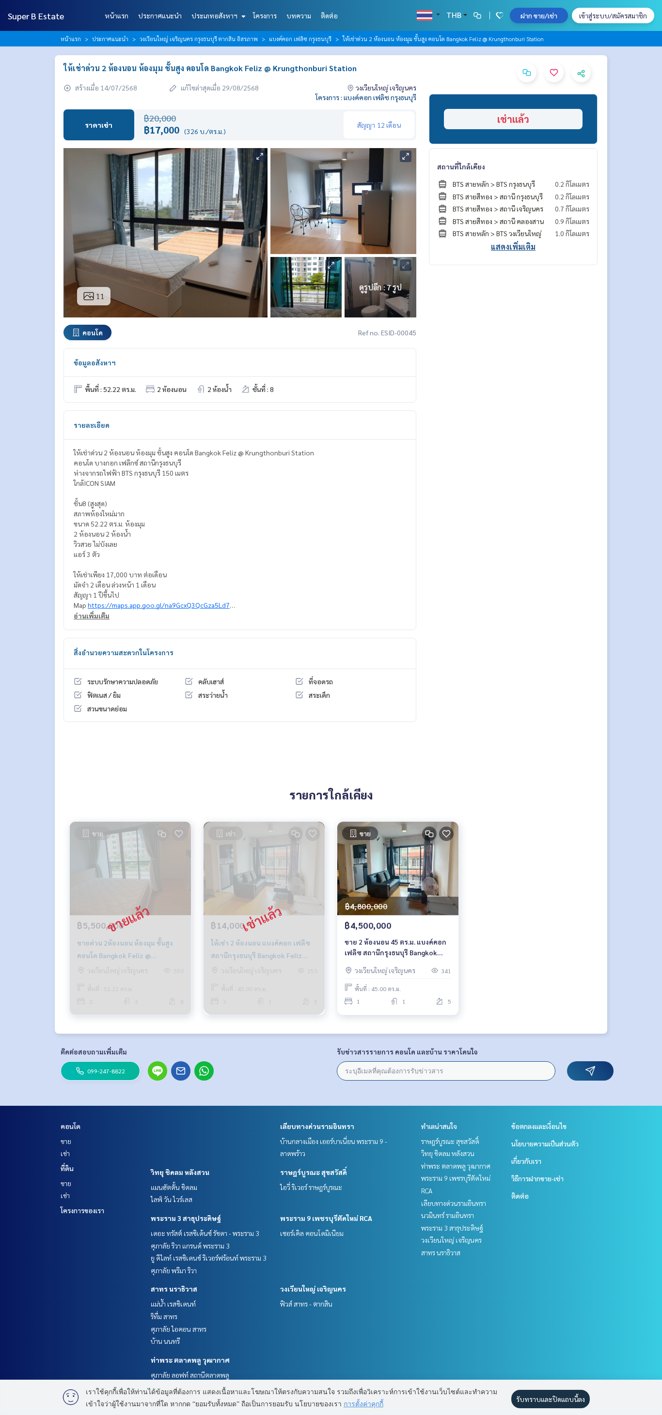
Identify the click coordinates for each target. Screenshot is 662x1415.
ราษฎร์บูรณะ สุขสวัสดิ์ (313, 1172)
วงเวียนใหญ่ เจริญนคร (313, 1288)
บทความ (298, 15)
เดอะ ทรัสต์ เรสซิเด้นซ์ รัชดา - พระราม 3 (205, 1233)
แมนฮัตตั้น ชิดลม (174, 1187)
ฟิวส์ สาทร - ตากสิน (306, 1303)
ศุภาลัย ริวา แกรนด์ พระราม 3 (190, 1245)
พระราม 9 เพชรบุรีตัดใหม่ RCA (326, 1218)
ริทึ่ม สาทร (164, 1316)
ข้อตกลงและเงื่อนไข (539, 1126)
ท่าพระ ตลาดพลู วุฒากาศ (190, 1359)
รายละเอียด (92, 425)
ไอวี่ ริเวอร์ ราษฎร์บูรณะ (311, 1187)
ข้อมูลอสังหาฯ (95, 362)
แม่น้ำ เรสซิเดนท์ (173, 1303)
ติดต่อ (329, 15)
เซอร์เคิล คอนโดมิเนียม (312, 1233)
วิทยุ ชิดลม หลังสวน (180, 1172)
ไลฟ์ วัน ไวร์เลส (171, 1199)
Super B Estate (36, 15)
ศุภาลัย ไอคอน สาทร (178, 1329)
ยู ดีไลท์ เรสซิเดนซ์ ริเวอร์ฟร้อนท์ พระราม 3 (209, 1257)
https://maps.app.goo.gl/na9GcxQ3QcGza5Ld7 (159, 605)
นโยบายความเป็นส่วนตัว (545, 1143)
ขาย (66, 1141)
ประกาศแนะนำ (160, 15)
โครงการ (265, 15)
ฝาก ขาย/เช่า (538, 15)
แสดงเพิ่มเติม (513, 246)
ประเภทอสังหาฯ (215, 15)
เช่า (65, 1153)
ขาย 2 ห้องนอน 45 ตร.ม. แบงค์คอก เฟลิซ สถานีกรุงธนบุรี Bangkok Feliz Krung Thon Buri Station (395, 947)
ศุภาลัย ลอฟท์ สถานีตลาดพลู (190, 1374)
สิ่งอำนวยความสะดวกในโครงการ (123, 652)
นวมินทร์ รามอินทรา (447, 1215)
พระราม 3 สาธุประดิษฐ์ (186, 1218)
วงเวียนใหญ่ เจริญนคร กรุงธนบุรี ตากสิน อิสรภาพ (199, 39)
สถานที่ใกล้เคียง (461, 166)
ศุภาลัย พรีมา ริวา (174, 1270)
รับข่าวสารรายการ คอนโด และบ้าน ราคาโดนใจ (407, 1051)
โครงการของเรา (82, 1210)
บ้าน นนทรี (165, 1341)
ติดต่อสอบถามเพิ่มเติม (94, 1051)
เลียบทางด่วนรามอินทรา (317, 1126)
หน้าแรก (116, 15)
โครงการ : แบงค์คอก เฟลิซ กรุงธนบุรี (365, 97)
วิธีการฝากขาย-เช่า (537, 1178)
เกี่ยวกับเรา (526, 1161)
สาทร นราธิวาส (174, 1288)
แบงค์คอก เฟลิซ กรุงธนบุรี (300, 39)
